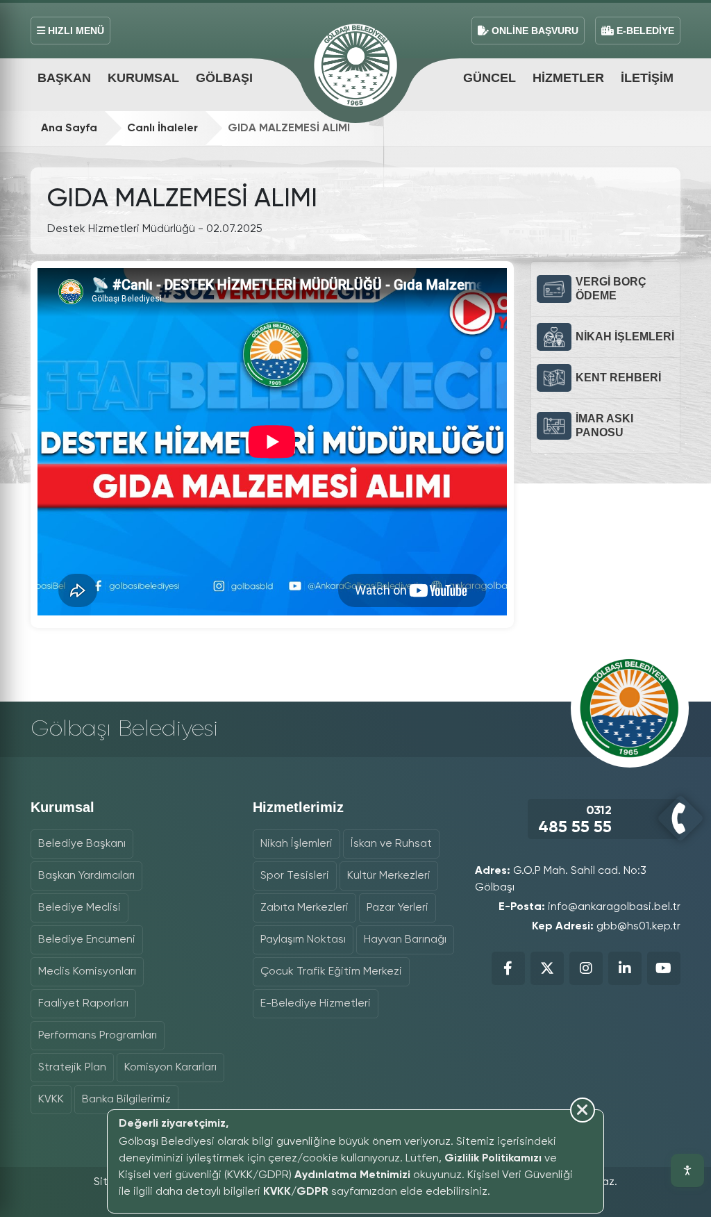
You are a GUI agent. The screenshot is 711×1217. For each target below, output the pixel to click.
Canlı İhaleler (162, 128)
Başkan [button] (64, 78)
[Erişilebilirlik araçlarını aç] (687, 1170)
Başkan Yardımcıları (86, 875)
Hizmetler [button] (568, 78)
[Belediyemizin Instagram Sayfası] (586, 968)
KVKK (51, 1099)
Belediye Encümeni (86, 939)
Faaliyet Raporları (83, 1003)
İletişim (647, 78)
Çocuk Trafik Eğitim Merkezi (331, 971)
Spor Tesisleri (294, 875)
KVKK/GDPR (295, 1192)
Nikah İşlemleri (296, 844)
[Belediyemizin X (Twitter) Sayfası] (547, 968)
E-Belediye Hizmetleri (315, 1003)
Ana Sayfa (69, 128)
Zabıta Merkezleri (304, 907)
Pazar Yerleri (397, 907)
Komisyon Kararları (170, 1067)
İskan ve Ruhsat (391, 844)
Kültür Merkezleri (388, 875)
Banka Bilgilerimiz (126, 1099)
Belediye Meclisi (79, 907)
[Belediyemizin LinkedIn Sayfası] (625, 968)
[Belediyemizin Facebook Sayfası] (508, 968)
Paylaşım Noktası (303, 939)
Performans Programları (97, 1035)
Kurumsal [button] (143, 78)
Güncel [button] (489, 78)
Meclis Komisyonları (87, 971)
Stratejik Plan (72, 1067)
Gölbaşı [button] (224, 78)
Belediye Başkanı (82, 844)
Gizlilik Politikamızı (493, 1158)
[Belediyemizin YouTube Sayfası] (663, 968)
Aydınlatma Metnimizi (352, 1175)
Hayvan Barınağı (405, 939)
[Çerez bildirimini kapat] (349, 1204)
